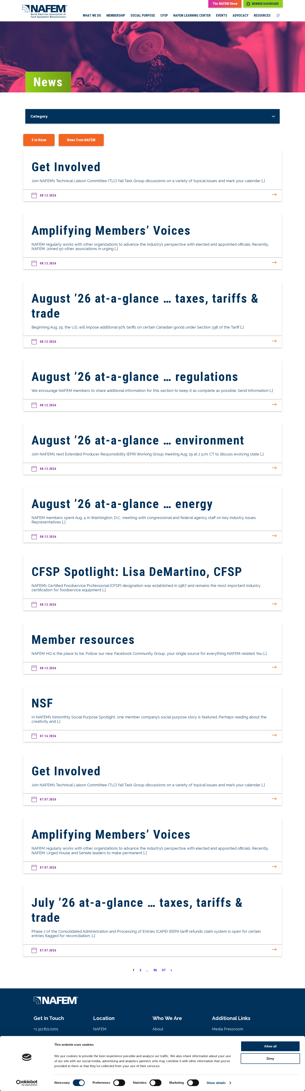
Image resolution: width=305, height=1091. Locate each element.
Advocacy (240, 15)
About (157, 1029)
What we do (92, 15)
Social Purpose (143, 15)
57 (164, 970)
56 (155, 970)
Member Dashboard (265, 3)
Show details (216, 1083)
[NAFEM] (44, 17)
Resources (262, 15)
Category (39, 116)
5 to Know (39, 140)
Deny (270, 1058)
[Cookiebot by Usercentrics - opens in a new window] (27, 1083)
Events (221, 15)
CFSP (164, 15)
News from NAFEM (81, 140)
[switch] (119, 1082)
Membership (115, 15)
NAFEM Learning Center (192, 15)
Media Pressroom (227, 1029)
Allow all (270, 1046)
